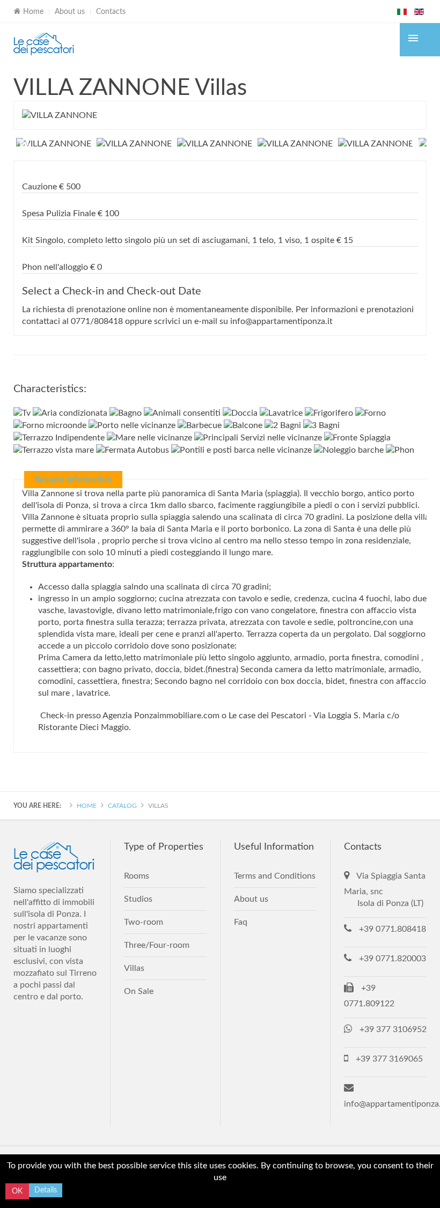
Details (45, 1190)
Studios (138, 899)
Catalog (122, 805)
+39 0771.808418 (392, 929)
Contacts (111, 12)
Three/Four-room (156, 945)
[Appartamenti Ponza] (44, 43)
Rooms (136, 876)
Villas (134, 968)
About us (70, 12)
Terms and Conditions (275, 876)
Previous (24, 143)
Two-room (143, 922)
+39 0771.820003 (392, 958)
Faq (240, 922)
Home (87, 805)
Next (415, 143)
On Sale (138, 991)
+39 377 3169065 (389, 1059)
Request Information (73, 479)
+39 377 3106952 (393, 1029)
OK (17, 1191)
